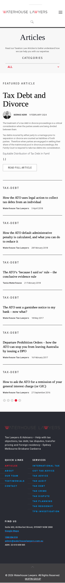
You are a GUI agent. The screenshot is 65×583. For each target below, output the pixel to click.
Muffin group (33, 579)
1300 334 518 (35, 3)
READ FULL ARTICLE (20, 167)
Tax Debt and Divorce (24, 99)
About (9, 471)
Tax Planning (42, 501)
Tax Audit (39, 481)
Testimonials (14, 481)
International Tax (46, 465)
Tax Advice (40, 476)
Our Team (11, 476)
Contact (11, 486)
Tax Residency (42, 506)
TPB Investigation (46, 511)
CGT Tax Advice (43, 471)
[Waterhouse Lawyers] (25, 12)
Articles (11, 465)
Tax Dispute (41, 496)
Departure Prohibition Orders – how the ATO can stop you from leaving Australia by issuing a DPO (30, 346)
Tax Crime (39, 491)
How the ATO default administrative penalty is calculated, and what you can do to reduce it (31, 237)
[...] (4, 159)
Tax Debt (38, 486)
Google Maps (12, 531)
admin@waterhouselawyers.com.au (24, 541)
